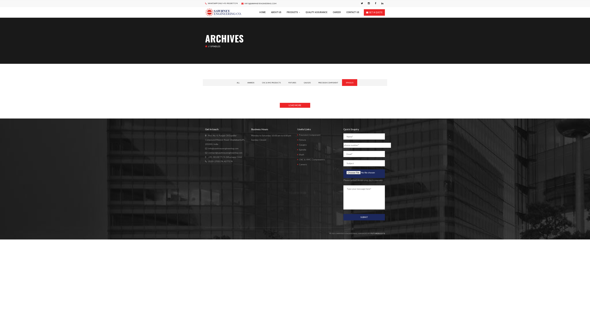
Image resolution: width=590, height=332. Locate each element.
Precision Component (328, 83)
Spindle (302, 149)
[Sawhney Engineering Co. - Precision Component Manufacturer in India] (223, 12)
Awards (250, 83)
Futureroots (378, 233)
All (238, 83)
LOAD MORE (295, 105)
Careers (303, 164)
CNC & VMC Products (271, 83)
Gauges (307, 83)
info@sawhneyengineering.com (260, 3)
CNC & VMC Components (312, 159)
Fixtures (292, 83)
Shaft (301, 154)
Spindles (349, 83)
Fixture (302, 139)
